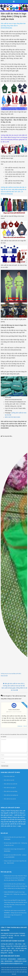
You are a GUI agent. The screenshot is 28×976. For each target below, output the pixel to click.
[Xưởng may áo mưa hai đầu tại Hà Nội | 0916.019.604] (14, 554)
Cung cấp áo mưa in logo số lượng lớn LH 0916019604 (15, 915)
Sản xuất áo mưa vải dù (10, 798)
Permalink (20, 726)
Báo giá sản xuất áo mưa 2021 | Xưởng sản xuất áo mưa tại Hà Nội (14, 684)
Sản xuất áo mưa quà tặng (10, 791)
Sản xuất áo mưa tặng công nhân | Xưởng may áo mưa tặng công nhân (15, 904)
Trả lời (25, 726)
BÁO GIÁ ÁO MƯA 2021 (12, 417)
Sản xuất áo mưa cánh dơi (10, 783)
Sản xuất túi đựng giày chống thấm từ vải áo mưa (14, 689)
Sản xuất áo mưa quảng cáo (11, 795)
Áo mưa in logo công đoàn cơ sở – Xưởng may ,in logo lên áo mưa (15, 894)
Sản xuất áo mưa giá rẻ (10, 787)
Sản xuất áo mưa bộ (9, 780)
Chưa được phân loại (9, 776)
